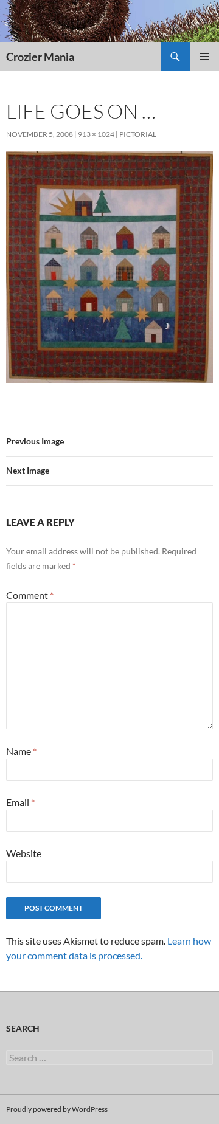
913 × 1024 (96, 134)
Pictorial (137, 134)
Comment (30, 595)
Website (23, 853)
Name (21, 751)
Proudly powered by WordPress (57, 1109)
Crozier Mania (40, 56)
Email (20, 802)
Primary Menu (204, 56)
